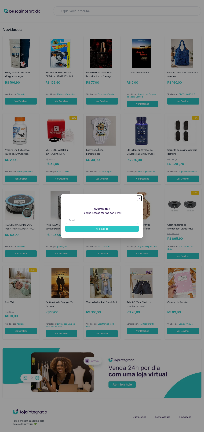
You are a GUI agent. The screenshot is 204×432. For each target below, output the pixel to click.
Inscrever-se (102, 228)
